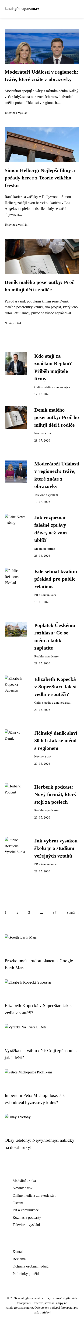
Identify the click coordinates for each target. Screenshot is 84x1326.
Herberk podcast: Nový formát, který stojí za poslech (55, 794)
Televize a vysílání (16, 112)
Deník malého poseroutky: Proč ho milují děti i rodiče (56, 417)
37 (54, 912)
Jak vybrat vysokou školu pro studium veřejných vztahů (55, 848)
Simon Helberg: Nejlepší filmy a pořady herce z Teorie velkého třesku (40, 178)
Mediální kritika (44, 548)
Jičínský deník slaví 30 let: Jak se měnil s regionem (55, 740)
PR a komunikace (45, 595)
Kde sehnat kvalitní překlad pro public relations (55, 579)
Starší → (72, 912)
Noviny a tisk (13, 323)
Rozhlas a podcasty (46, 656)
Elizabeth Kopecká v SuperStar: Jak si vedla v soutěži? (55, 686)
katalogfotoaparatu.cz (22, 9)
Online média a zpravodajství (52, 387)
